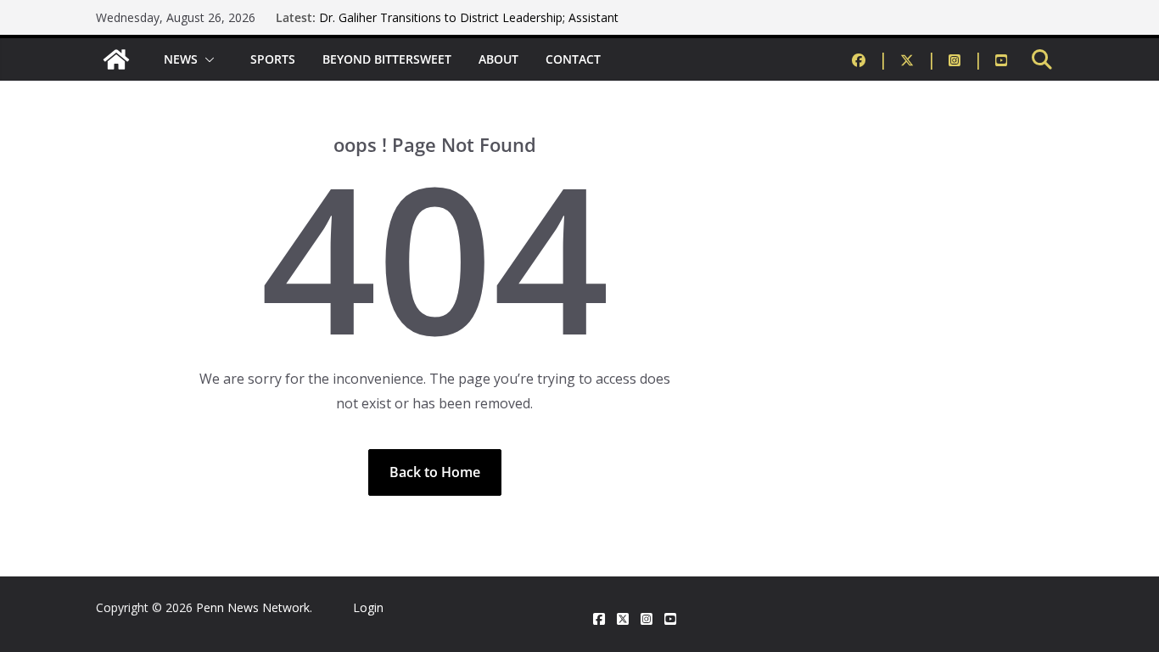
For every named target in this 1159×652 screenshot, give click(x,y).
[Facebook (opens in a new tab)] (870, 59)
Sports (272, 59)
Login (368, 607)
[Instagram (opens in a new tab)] (966, 59)
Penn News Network (253, 607)
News (181, 59)
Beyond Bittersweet (386, 59)
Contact (573, 59)
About (498, 59)
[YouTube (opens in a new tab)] (1001, 59)
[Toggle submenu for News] (210, 59)
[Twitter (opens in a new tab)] (918, 59)
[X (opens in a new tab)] (623, 619)
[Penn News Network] (116, 59)
